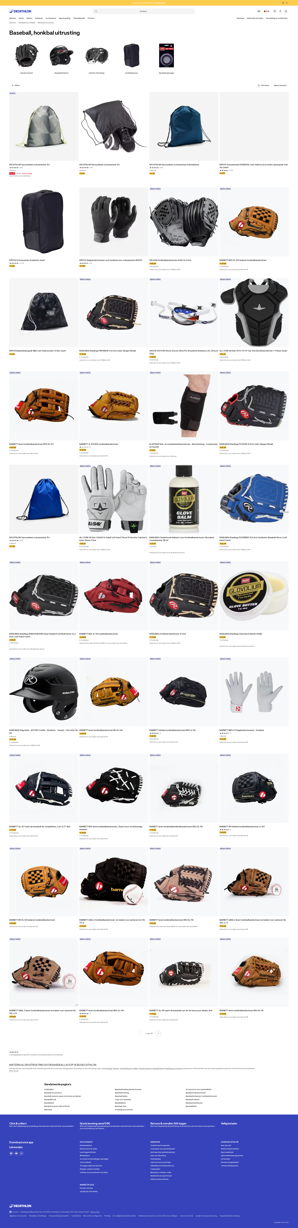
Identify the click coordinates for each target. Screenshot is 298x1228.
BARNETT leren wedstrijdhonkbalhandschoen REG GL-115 (176, 826)
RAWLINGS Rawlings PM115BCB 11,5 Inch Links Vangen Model (107, 351)
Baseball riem (120, 1106)
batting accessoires (174, 1068)
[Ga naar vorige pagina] (140, 1033)
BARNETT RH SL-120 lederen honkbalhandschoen (32, 920)
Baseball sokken (192, 1099)
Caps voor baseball (123, 1099)
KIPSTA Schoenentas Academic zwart (27, 260)
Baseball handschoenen (196, 1093)
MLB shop (48, 1110)
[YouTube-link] (16, 1153)
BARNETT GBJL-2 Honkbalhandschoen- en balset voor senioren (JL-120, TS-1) (112, 921)
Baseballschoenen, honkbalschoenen (201, 1096)
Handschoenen (26, 73)
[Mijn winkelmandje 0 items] (286, 11)
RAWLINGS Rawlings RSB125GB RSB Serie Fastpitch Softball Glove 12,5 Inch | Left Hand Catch (42, 635)
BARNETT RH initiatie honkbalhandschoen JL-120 (242, 826)
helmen (116, 1068)
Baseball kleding (122, 1093)
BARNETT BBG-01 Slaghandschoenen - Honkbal (242, 730)
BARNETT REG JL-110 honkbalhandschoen (98, 634)
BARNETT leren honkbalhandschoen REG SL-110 (171, 920)
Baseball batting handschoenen (128, 1089)
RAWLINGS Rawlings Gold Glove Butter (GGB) (241, 634)
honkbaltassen (126, 1068)
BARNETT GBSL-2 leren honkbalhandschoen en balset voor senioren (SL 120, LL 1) (253, 921)
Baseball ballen (121, 1096)
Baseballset (49, 1103)
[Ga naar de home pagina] (20, 11)
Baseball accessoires (53, 1093)
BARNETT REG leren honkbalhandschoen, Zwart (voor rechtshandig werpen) (111, 828)
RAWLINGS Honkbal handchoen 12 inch (167, 634)
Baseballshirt (191, 1106)
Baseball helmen (61, 73)
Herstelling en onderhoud (276, 18)
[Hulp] (275, 11)
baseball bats (158, 1068)
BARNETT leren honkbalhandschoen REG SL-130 (101, 1010)
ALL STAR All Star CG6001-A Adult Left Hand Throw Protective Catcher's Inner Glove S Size (113, 538)
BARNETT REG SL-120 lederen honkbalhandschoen (243, 260)
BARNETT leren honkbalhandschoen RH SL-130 (101, 730)
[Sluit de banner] (287, 3)
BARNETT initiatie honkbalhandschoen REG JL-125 (172, 730)
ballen (135, 1068)
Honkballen (49, 1089)
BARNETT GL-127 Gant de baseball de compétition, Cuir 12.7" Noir (39, 826)
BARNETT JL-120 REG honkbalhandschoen (98, 444)
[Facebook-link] (11, 1153)
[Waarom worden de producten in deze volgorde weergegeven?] (259, 85)
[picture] (43, 126)
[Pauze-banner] (283, 3)
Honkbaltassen (131, 73)
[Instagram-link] (21, 1153)
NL (268, 11)
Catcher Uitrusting (96, 73)
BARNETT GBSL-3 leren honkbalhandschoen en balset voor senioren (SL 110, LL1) (43, 1011)
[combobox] (281, 85)
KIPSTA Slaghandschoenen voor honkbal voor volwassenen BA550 (110, 260)
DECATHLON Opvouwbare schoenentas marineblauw (174, 164)
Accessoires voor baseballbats (199, 1089)
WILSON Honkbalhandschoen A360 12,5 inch (170, 260)
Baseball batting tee (194, 1103)
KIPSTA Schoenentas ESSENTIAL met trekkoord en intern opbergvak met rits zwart (254, 166)
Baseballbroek (50, 1099)
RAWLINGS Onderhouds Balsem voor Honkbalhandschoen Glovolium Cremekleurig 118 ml (182, 538)
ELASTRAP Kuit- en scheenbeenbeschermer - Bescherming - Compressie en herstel (183, 445)
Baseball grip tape (166, 73)
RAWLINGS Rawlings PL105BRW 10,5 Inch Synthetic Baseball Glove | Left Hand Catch (254, 538)
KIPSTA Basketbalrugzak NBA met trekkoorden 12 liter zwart (37, 351)
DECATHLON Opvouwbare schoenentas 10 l (29, 164)
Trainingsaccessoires (124, 1110)
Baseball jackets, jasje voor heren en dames (62, 1096)
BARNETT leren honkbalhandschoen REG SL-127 (31, 444)
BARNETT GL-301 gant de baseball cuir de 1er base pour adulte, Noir (180, 1010)
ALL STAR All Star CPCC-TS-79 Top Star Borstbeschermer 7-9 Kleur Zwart (253, 351)
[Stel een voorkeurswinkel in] (259, 11)
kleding (109, 1068)
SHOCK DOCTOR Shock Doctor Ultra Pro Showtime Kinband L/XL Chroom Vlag (184, 352)
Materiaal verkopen (255, 18)
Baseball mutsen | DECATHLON (56, 1106)
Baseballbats (120, 1103)
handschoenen (145, 1068)
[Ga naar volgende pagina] (158, 1033)
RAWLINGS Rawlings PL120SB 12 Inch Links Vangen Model (246, 444)
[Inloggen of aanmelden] (280, 11)
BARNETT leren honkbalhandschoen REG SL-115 (242, 1010)
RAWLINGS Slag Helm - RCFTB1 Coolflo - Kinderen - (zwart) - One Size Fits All (43, 731)
